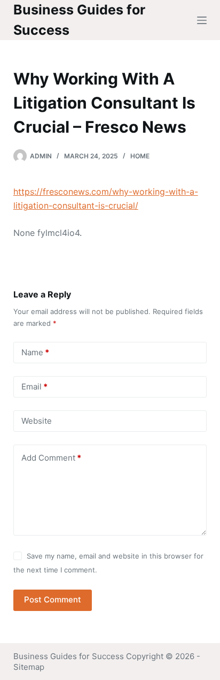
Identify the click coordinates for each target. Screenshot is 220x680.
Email (34, 386)
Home (140, 156)
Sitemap (28, 667)
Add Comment (51, 458)
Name (35, 352)
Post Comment (52, 599)
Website (36, 421)
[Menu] (202, 20)
